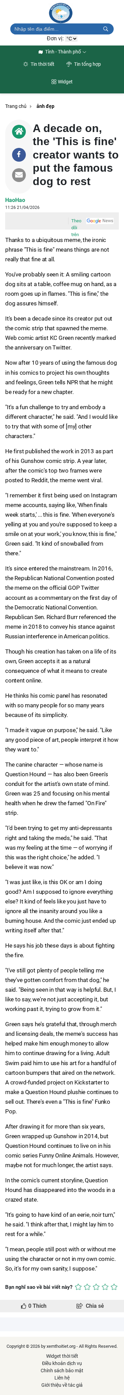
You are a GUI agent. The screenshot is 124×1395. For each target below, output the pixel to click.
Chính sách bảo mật (62, 1370)
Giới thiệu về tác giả (62, 1385)
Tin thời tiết (42, 64)
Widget (65, 81)
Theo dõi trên (76, 221)
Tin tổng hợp (87, 64)
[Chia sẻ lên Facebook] (19, 155)
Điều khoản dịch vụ (62, 1363)
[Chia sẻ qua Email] (19, 175)
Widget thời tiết (62, 1356)
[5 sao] (114, 1287)
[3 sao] (96, 1287)
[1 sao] (78, 1287)
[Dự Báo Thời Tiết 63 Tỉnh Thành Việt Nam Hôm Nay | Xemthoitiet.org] (62, 13)
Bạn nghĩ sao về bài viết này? (38, 1287)
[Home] (19, 132)
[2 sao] (87, 1287)
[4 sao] (105, 1287)
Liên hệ (62, 1378)
